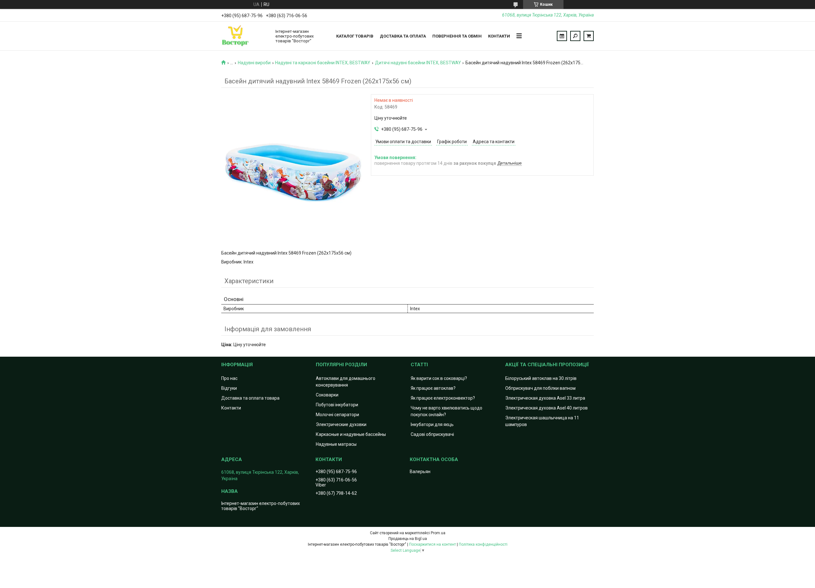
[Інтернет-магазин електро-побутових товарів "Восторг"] (245, 36)
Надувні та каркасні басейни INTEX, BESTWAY (322, 62)
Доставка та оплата (403, 36)
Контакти (499, 36)
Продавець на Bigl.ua (407, 538)
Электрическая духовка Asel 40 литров (546, 407)
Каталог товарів (354, 36)
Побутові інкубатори (337, 404)
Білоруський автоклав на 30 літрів (541, 378)
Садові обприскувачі (432, 434)
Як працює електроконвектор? (443, 398)
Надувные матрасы (336, 444)
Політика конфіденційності (483, 544)
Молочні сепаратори (337, 414)
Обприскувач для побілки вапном (540, 388)
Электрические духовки (341, 424)
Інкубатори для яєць (432, 424)
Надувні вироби (254, 62)
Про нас (229, 378)
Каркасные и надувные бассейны (351, 434)
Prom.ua (438, 533)
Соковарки (327, 394)
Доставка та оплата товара (250, 398)
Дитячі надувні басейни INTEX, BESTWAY (418, 62)
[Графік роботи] (562, 36)
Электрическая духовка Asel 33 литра (545, 398)
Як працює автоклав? (433, 388)
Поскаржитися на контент (432, 544)
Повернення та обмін (457, 36)
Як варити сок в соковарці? (439, 378)
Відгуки (229, 388)
